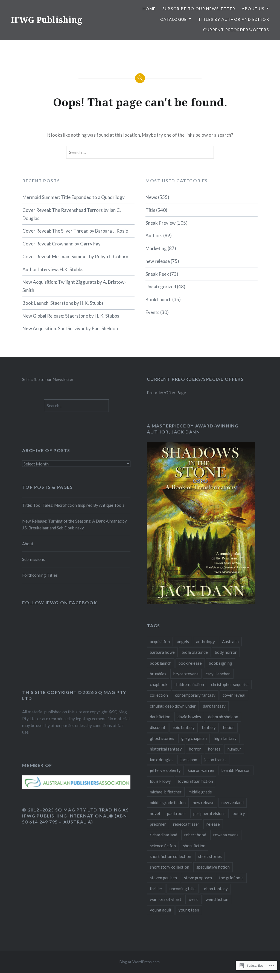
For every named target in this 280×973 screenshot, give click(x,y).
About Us (253, 8)
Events (152, 312)
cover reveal (234, 695)
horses (214, 748)
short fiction (194, 845)
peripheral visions (209, 813)
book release (190, 663)
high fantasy (225, 738)
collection (159, 695)
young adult (160, 909)
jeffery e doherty (165, 770)
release (213, 824)
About (27, 543)
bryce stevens (186, 673)
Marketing (156, 248)
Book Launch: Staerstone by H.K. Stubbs (63, 303)
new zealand (232, 802)
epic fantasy (184, 727)
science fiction (163, 845)
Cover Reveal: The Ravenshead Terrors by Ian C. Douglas (71, 214)
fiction (229, 727)
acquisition (160, 641)
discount (157, 727)
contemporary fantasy (195, 695)
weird (193, 899)
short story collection (169, 866)
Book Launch (158, 299)
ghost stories (162, 738)
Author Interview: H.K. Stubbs (52, 269)
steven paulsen (163, 877)
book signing (220, 663)
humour (234, 748)
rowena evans (225, 834)
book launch (160, 663)
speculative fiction (213, 866)
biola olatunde (195, 652)
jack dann (188, 759)
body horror (226, 652)
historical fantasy (166, 748)
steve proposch (198, 877)
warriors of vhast (165, 899)
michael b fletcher (166, 791)
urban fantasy (215, 888)
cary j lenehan (218, 673)
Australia (230, 641)
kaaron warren (201, 770)
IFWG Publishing (46, 19)
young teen (189, 909)
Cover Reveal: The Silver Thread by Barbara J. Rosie (75, 231)
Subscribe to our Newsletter (198, 8)
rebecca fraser (186, 824)
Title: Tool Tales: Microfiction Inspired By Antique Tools (73, 505)
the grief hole (231, 877)
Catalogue (173, 19)
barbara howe (162, 652)
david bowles (189, 716)
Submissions (33, 559)
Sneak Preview (160, 223)
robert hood (195, 834)
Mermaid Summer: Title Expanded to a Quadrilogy (73, 197)
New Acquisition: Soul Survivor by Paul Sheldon (70, 328)
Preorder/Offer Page (166, 392)
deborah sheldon (223, 716)
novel (155, 813)
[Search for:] (140, 152)
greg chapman (194, 738)
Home (149, 8)
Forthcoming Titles (40, 575)
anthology (205, 641)
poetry (239, 813)
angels (183, 641)
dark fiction (160, 716)
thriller (156, 888)
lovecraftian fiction (195, 781)
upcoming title (183, 888)
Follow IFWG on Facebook (59, 602)
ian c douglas (161, 759)
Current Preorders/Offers (236, 29)
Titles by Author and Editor (233, 19)
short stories (210, 856)
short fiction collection (170, 856)
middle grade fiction (168, 802)
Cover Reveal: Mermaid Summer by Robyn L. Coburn (75, 256)
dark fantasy (214, 706)
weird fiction (217, 899)
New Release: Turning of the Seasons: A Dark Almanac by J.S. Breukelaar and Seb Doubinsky (74, 524)
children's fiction (189, 684)
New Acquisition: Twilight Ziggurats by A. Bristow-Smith (74, 286)
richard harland (163, 834)
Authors (153, 235)
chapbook (158, 684)
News (151, 197)
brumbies (158, 673)
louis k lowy (160, 781)
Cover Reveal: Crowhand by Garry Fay (61, 244)
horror (195, 748)
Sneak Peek (157, 274)
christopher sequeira (230, 684)
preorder (158, 824)
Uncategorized (160, 286)
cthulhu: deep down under (173, 706)
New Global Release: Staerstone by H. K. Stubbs (70, 316)
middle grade (200, 791)
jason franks (215, 759)
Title (150, 210)
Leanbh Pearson (235, 770)
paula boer (176, 813)
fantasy (209, 727)
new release (157, 261)
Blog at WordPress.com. (140, 961)
